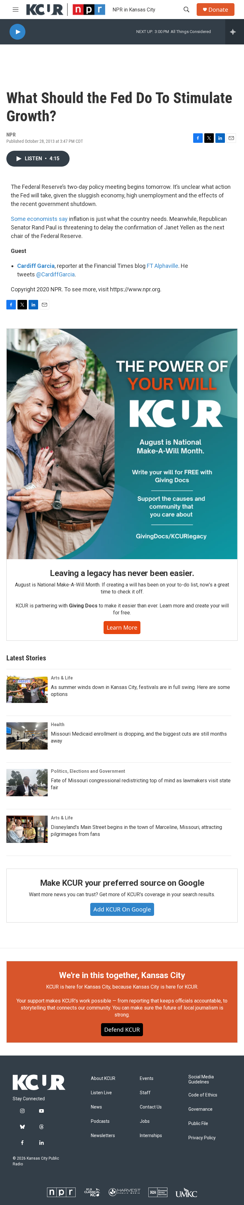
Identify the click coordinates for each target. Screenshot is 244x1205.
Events (146, 1078)
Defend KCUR (122, 1029)
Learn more (122, 627)
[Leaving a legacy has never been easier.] (122, 444)
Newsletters (103, 1135)
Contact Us (151, 1107)
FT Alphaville (162, 265)
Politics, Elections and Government (88, 771)
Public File (198, 1123)
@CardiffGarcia (55, 274)
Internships (151, 1135)
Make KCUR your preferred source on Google (122, 883)
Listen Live (101, 1092)
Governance (200, 1109)
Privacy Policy (202, 1137)
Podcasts (100, 1121)
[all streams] (234, 31)
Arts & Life (62, 677)
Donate (218, 9)
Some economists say (39, 218)
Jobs (145, 1121)
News (96, 1107)
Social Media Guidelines (201, 1079)
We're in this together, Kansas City (122, 975)
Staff (145, 1092)
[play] (17, 32)
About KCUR (103, 1078)
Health (57, 724)
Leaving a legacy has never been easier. (122, 573)
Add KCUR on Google (122, 909)
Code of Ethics (202, 1095)
